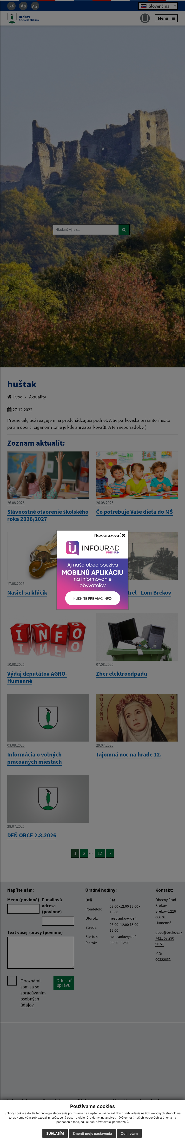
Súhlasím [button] (55, 1133)
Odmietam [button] (129, 1133)
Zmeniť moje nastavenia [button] (92, 1133)
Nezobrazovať (108, 535)
